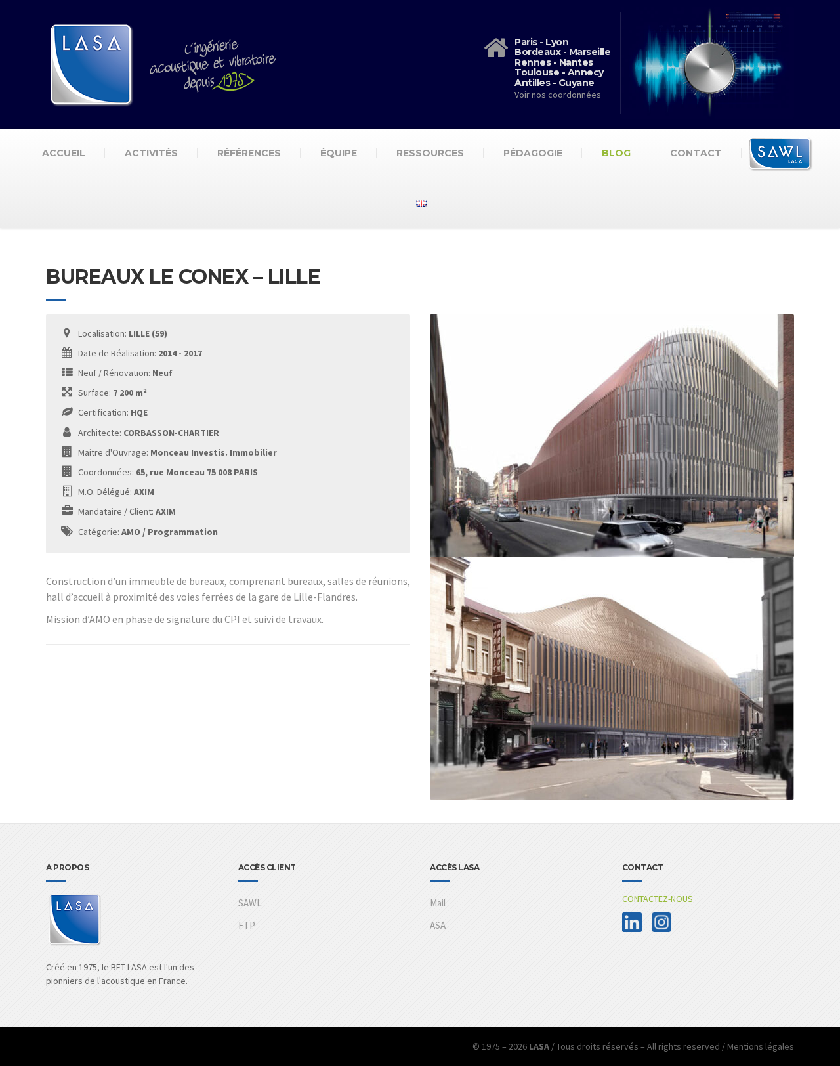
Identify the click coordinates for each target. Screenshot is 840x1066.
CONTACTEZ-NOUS (657, 899)
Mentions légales (760, 1046)
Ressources (430, 153)
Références (249, 153)
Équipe (338, 153)
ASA (438, 925)
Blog (616, 153)
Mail (438, 903)
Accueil (63, 153)
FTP (246, 925)
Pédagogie (532, 153)
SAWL (250, 903)
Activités (151, 153)
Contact (696, 153)
